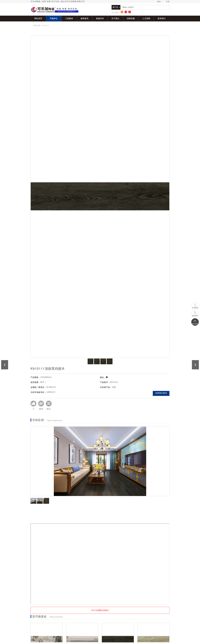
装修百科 (100, 18)
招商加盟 (131, 18)
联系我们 (162, 18)
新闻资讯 (85, 18)
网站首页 (38, 18)
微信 (159, 1)
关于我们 (115, 18)
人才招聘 (146, 18)
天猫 (167, 1)
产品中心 (54, 18)
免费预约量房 (161, 393)
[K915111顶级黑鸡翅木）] (100, 196)
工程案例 (69, 18)
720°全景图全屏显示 (100, 610)
